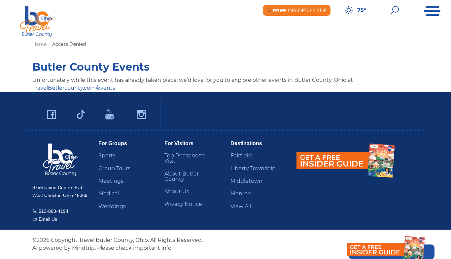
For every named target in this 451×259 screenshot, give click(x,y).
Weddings (112, 206)
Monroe (240, 193)
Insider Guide (299, 10)
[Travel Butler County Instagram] (141, 114)
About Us (176, 191)
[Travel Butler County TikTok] (81, 112)
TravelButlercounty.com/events (73, 88)
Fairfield (241, 155)
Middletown (246, 181)
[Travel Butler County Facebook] (51, 114)
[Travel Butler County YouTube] (110, 114)
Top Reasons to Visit (184, 158)
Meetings (110, 181)
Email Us (48, 219)
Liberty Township (253, 168)
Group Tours (114, 168)
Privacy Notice (183, 204)
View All (240, 206)
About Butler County (181, 176)
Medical (108, 193)
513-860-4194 (53, 211)
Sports (107, 155)
